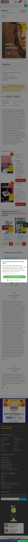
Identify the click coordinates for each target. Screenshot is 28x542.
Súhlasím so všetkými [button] (14, 276)
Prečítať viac (17, 271)
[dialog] (14, 271)
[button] (14, 273)
